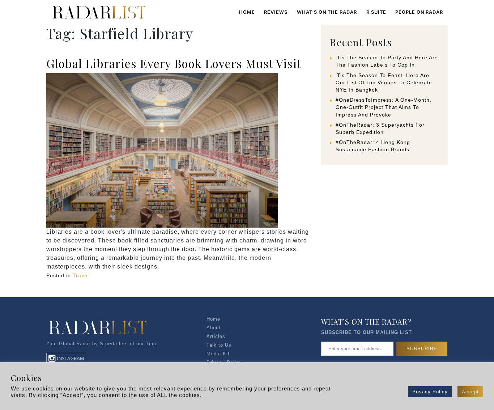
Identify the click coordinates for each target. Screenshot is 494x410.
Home (247, 12)
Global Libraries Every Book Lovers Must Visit (173, 63)
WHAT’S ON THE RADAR (327, 12)
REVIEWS (276, 12)
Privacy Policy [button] (430, 391)
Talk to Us (218, 345)
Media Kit (218, 353)
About (213, 327)
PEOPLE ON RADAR (419, 12)
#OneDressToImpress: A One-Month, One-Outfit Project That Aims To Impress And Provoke (383, 107)
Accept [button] (470, 391)
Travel (81, 275)
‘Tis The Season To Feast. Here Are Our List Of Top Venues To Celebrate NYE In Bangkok (384, 82)
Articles (215, 336)
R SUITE (376, 12)
